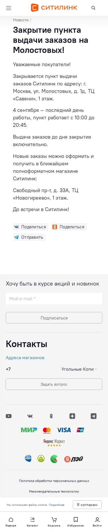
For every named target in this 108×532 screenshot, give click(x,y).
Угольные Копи (77, 369)
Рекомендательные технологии (54, 491)
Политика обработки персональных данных (54, 481)
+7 (8, 369)
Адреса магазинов (25, 357)
